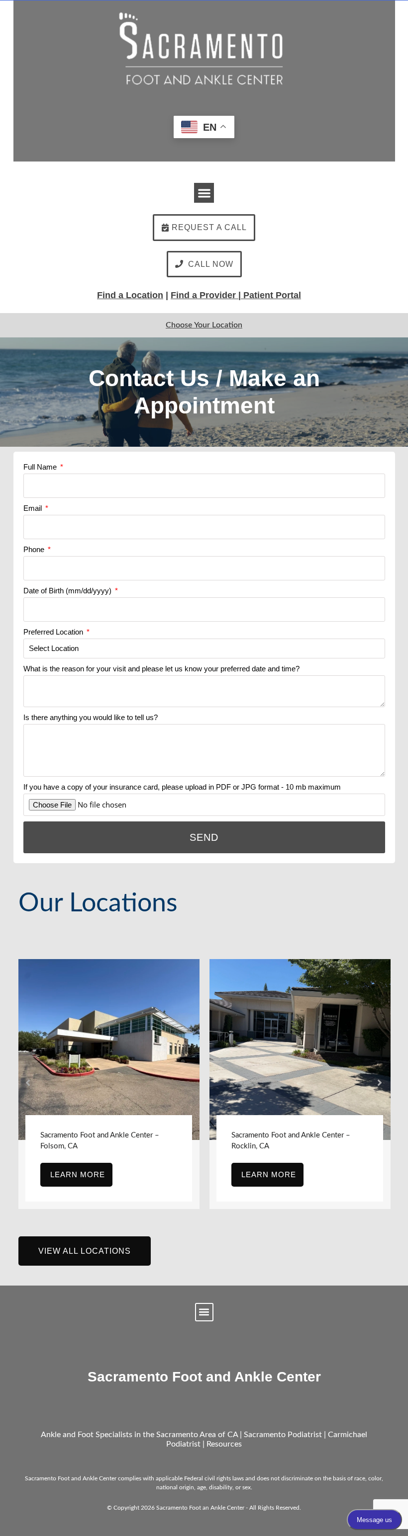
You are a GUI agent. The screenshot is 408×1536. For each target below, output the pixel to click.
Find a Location (130, 295)
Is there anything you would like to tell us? (90, 717)
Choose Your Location (204, 325)
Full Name (41, 467)
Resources (224, 1444)
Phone (34, 549)
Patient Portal (272, 295)
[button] (204, 193)
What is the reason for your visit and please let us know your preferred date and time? (161, 668)
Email (33, 508)
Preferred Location (54, 632)
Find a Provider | (206, 295)
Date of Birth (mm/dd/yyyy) (68, 590)
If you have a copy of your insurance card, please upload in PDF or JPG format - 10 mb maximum (182, 787)
